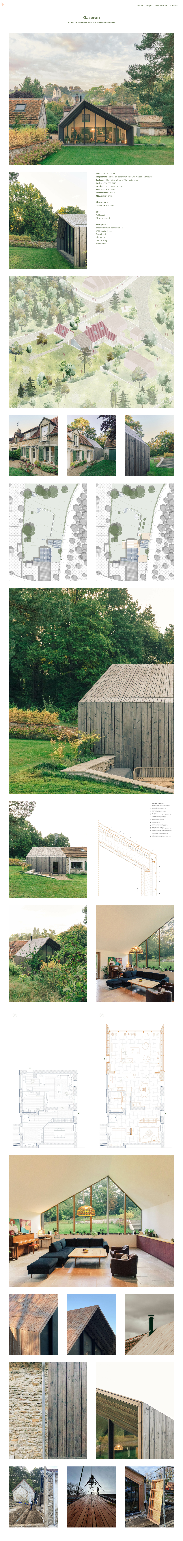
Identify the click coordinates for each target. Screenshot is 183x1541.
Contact (174, 6)
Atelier (140, 6)
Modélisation (161, 6)
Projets (149, 6)
